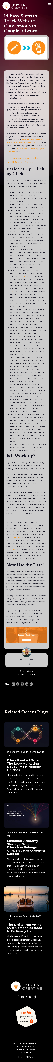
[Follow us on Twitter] (26, 997)
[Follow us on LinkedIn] (22, 997)
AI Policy (30, 1057)
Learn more (16, 537)
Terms (20, 1057)
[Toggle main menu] (49, 5)
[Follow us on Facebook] (18, 997)
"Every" (27, 276)
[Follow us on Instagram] (31, 997)
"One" (13, 291)
